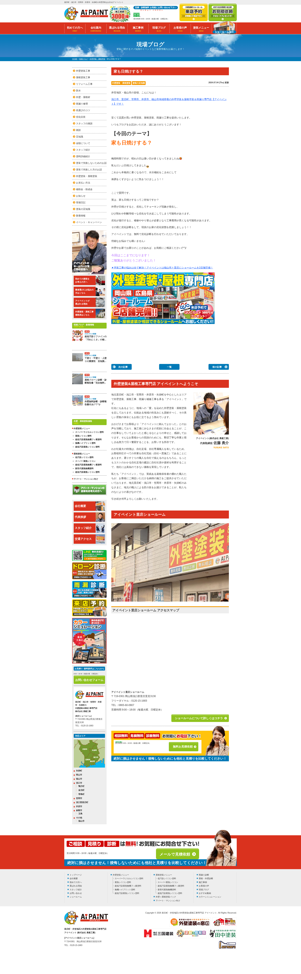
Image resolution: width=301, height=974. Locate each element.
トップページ (76, 875)
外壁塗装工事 (83, 70)
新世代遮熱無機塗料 (84, 468)
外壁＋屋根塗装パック (166, 897)
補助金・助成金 (84, 189)
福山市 (79, 779)
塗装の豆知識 (139, 83)
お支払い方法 (83, 182)
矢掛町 (79, 770)
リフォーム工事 (84, 84)
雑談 (78, 130)
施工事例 (138, 29)
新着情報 (80, 215)
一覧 (169, 367)
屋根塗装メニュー (164, 875)
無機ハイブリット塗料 (85, 443)
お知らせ (80, 196)
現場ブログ (159, 29)
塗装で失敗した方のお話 (89, 169)
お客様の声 (180, 29)
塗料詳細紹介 (83, 156)
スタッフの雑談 (84, 123)
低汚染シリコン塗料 (84, 457)
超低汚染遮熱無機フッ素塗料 (88, 439)
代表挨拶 (80, 517)
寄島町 (81, 794)
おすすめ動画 (205, 893)
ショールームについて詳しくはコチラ (199, 718)
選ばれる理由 (117, 29)
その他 (79, 817)
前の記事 (217, 367)
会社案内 (95, 29)
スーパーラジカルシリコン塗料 (89, 432)
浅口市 (79, 783)
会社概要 (80, 506)
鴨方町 (81, 786)
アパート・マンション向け (86, 479)
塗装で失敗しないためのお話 (91, 163)
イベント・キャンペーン (89, 222)
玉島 (80, 813)
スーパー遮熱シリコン (85, 461)
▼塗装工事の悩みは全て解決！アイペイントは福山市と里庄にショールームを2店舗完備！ (162, 267)
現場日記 (80, 202)
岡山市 (79, 775)
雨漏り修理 (82, 103)
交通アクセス (83, 538)
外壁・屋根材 (83, 97)
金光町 (81, 790)
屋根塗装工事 (83, 77)
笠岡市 (79, 798)
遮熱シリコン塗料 (83, 436)
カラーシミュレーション (210, 897)
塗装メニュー (201, 29)
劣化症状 (80, 117)
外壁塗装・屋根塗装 (121, 83)
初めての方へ (75, 29)
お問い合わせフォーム (89, 680)
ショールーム (76, 897)
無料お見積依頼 (183, 746)
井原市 (79, 806)
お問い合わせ (76, 893)
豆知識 (79, 136)
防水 (78, 90)
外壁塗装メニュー (121, 875)
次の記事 (123, 367)
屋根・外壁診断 (206, 878)
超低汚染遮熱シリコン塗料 (87, 447)
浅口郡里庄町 (82, 802)
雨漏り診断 (204, 875)
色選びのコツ (83, 110)
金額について (83, 143)
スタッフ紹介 (83, 149)
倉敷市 (79, 810)
